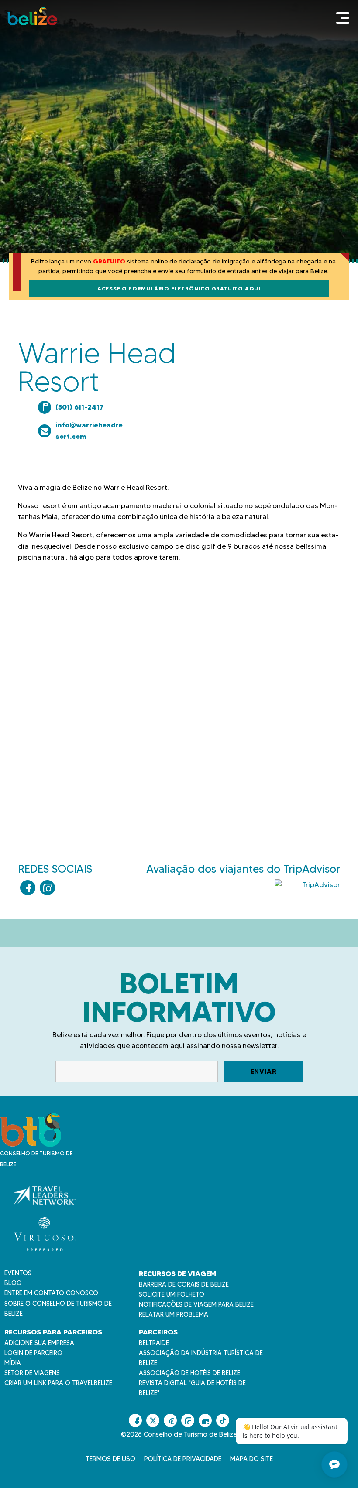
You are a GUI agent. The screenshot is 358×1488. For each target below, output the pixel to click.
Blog (12, 1283)
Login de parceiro (33, 1353)
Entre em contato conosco (51, 1293)
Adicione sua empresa (39, 1343)
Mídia (12, 1363)
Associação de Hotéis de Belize (189, 1373)
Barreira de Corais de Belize (184, 1284)
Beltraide (154, 1343)
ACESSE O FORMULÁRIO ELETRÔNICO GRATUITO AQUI (179, 288)
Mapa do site (251, 1459)
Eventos (17, 1273)
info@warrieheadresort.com (89, 430)
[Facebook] (27, 887)
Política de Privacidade (182, 1459)
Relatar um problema (173, 1314)
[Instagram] (47, 887)
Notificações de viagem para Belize (196, 1304)
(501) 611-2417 (79, 407)
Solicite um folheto (171, 1294)
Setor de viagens (32, 1373)
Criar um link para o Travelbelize (58, 1383)
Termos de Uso (110, 1459)
